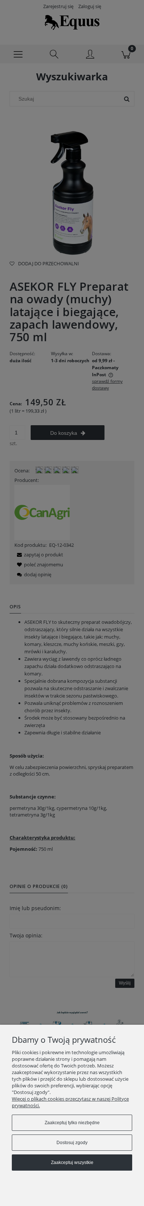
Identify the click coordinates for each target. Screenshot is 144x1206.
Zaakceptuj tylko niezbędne (72, 1122)
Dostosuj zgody (72, 1142)
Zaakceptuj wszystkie (72, 1162)
